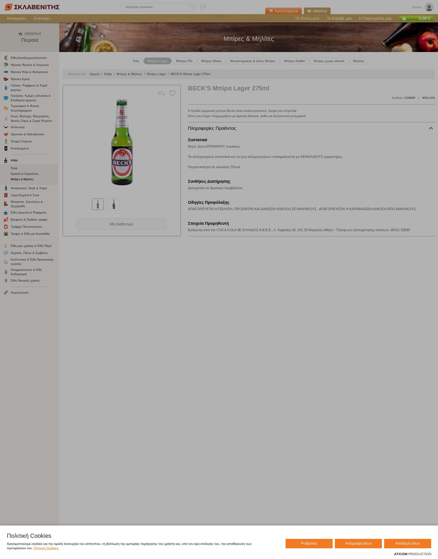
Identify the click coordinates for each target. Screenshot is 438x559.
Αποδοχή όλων (407, 543)
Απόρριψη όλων (358, 543)
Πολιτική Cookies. (46, 548)
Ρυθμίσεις (309, 543)
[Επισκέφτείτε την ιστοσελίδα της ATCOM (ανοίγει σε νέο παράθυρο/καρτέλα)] (412, 554)
